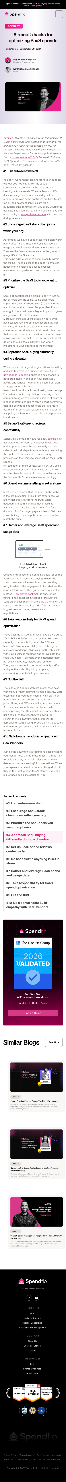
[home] (14, 14)
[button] (59, 14)
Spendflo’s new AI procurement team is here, (33, 5)
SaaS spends (48, 438)
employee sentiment (27, 594)
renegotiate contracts (33, 214)
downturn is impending (16, 375)
